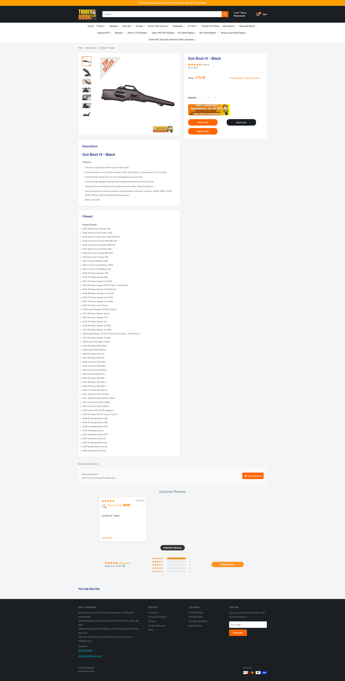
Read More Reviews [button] (172, 547)
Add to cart (203, 122)
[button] (194, 64)
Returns (152, 621)
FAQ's (150, 630)
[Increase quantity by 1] (216, 97)
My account (239, 15)
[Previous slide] (96, 523)
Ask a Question (254, 475)
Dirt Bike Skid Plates (198, 621)
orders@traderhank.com (89, 656)
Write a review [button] (227, 564)
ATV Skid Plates (196, 616)
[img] (108, 501)
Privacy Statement (157, 625)
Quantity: (192, 97)
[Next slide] (249, 523)
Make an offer (203, 131)
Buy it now (241, 122)
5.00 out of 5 (124, 563)
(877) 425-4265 (85, 650)
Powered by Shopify (86, 671)
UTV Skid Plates (196, 612)
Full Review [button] (107, 537)
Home (80, 48)
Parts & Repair (195, 625)
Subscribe (238, 632)
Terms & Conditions (157, 616)
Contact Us (153, 612)
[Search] (225, 14)
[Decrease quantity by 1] (201, 97)
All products (91, 48)
